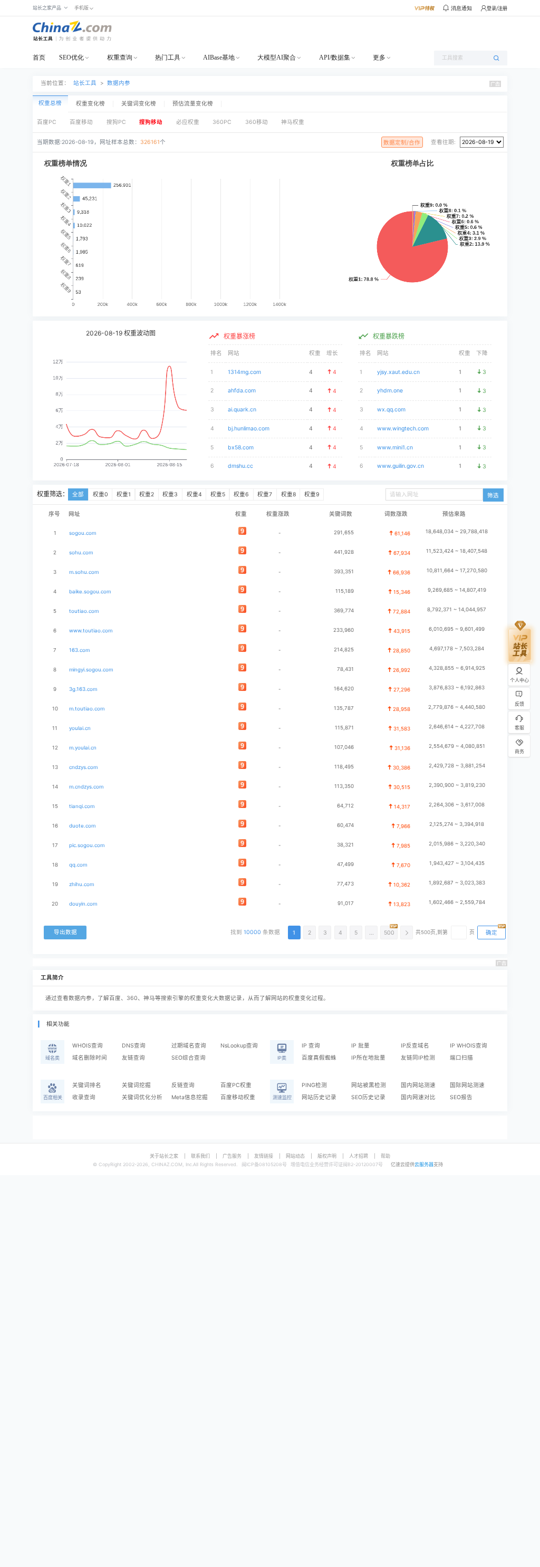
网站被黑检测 (368, 1085)
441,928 (344, 552)
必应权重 (187, 122)
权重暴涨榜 (239, 336)
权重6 (241, 494)
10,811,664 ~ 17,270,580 (457, 570)
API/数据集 (334, 57)
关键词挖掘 (136, 1085)
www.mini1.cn (395, 447)
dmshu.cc (240, 466)
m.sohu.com (84, 572)
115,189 (344, 591)
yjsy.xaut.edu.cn (398, 372)
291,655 (344, 532)
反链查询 (183, 1085)
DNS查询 (134, 1045)
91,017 (346, 903)
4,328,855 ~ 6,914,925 (457, 668)
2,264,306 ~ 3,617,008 (457, 804)
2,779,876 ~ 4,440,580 (456, 707)
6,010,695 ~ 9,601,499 (457, 629)
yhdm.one (390, 390)
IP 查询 (311, 1045)
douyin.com (83, 904)
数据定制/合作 (401, 142)
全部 (78, 494)
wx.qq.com (391, 409)
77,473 (345, 884)
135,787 (344, 708)
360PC (222, 122)
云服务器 (423, 1164)
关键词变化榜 (138, 104)
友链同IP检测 (418, 1057)
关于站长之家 (164, 1155)
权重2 (146, 494)
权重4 (194, 494)
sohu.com (81, 552)
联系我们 (200, 1155)
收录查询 (83, 1097)
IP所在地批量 (368, 1057)
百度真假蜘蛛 (319, 1057)
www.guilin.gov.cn (400, 466)
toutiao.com (84, 611)
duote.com (82, 826)
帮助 (385, 1155)
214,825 (344, 649)
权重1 (124, 494)
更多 (379, 57)
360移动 (256, 122)
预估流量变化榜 (192, 104)
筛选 (493, 495)
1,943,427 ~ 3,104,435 (457, 863)
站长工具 (85, 83)
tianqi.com (81, 806)
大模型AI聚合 (276, 57)
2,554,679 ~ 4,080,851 (457, 746)
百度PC (46, 122)
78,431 (345, 669)
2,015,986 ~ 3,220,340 (457, 844)
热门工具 (167, 57)
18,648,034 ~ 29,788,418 (457, 531)
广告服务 (232, 1155)
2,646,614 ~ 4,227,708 (457, 726)
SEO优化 (71, 57)
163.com (79, 650)
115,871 (344, 727)
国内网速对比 (418, 1097)
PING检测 (314, 1085)
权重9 (312, 494)
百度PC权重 (236, 1085)
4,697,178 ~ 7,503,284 (456, 648)
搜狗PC (116, 122)
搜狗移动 (150, 122)
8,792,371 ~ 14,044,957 (456, 609)
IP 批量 (360, 1045)
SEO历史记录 (368, 1097)
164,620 (344, 688)
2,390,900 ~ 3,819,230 (457, 785)
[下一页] (406, 932)
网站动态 (295, 1155)
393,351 (344, 571)
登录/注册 (497, 8)
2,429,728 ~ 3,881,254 (457, 765)
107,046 (344, 747)
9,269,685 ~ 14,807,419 (457, 590)
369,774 (344, 610)
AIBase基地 (219, 57)
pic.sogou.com (86, 845)
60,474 (345, 825)
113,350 (344, 786)
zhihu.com (81, 884)
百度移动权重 (237, 1097)
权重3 (170, 494)
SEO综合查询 (188, 1057)
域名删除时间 (89, 1057)
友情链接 (263, 1155)
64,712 (345, 806)
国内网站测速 (418, 1085)
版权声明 (326, 1155)
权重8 (288, 494)
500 (389, 932)
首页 (39, 57)
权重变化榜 (90, 104)
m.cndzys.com (86, 787)
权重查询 (119, 57)
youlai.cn (80, 728)
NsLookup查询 (239, 1045)
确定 (491, 932)
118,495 (344, 767)
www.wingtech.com (403, 428)
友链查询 (133, 1057)
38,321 (345, 845)
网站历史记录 (319, 1097)
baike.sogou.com (90, 591)
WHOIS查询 (87, 1045)
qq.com (78, 865)
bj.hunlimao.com (248, 428)
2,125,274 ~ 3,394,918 (456, 824)
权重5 (217, 494)
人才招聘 (358, 1155)
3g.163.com (83, 689)
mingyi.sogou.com (91, 669)
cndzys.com (83, 767)
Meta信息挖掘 (189, 1097)
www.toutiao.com (90, 630)
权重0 (100, 494)
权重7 (264, 494)
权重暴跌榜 (388, 336)
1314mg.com (244, 372)
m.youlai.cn (83, 748)
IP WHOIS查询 (468, 1045)
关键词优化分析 (142, 1097)
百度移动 (81, 122)
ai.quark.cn (242, 409)
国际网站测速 (467, 1085)
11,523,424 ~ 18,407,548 (456, 551)
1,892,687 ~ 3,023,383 (457, 883)
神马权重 (292, 122)
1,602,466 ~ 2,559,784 (457, 902)
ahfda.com (242, 390)
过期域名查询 (188, 1045)
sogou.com (82, 533)
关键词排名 (86, 1085)
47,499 (345, 864)
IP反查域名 (415, 1045)
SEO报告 (461, 1097)
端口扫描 (461, 1057)
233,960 (343, 630)
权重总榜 (50, 103)
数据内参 (118, 83)
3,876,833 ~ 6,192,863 (457, 687)
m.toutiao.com (86, 709)
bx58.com (241, 447)
